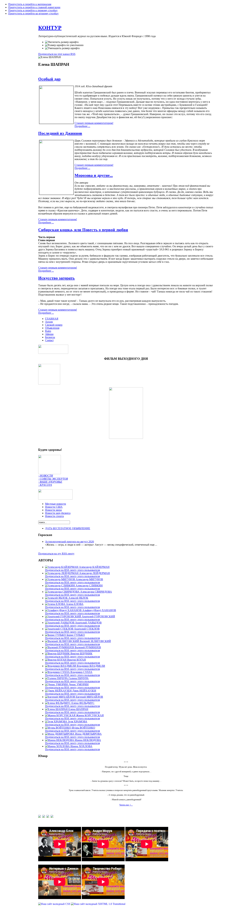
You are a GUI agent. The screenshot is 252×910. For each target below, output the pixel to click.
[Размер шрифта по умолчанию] (64, 45)
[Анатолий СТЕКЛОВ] (59, 628)
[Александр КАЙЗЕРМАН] (62, 567)
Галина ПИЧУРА (79, 678)
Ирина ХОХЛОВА (81, 746)
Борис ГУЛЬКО (76, 635)
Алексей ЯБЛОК (78, 597)
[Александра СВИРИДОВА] (62, 591)
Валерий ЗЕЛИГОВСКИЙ (95, 641)
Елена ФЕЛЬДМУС (82, 703)
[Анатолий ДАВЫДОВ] (60, 622)
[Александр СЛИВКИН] (60, 585)
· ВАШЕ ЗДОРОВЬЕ (50, 481)
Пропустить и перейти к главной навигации (34, 7)
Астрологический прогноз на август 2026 (69, 541)
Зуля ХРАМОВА (77, 721)
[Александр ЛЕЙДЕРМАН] (62, 573)
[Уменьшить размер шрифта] (62, 48)
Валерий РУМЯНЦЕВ (88, 647)
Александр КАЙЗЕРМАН (94, 567)
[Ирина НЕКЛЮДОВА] (60, 740)
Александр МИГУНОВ (89, 579)
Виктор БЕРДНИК (81, 653)
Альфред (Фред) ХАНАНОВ (99, 610)
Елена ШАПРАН (78, 709)
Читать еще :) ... (126, 805)
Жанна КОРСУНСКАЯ (90, 715)
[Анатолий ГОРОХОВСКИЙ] (63, 616)
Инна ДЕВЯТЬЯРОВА (88, 733)
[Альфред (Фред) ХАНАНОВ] (63, 610)
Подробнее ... (82, 126)
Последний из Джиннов (60, 133)
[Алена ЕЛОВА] (55, 604)
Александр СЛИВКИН (89, 585)
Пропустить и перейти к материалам (29, 4)
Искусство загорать (56, 278)
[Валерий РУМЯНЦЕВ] (60, 647)
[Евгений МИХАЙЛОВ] (60, 696)
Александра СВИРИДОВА (96, 591)
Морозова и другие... (94, 175)
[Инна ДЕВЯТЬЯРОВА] (60, 733)
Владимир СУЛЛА (81, 672)
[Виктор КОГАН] (56, 659)
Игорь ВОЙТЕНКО (83, 727)
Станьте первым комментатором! (94, 123)
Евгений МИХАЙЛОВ (89, 696)
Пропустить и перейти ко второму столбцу (33, 13)
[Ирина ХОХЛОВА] (57, 746)
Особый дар (49, 79)
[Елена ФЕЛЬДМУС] (58, 703)
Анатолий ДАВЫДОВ (88, 622)
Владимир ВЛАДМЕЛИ (91, 665)
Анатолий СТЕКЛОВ (87, 628)
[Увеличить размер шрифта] (62, 42)
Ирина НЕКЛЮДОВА (88, 740)
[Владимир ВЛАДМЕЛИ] (61, 665)
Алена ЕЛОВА (74, 604)
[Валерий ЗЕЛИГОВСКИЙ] (62, 641)
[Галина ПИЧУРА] (57, 678)
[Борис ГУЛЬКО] (56, 635)
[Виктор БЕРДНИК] (57, 653)
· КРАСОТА (45, 484)
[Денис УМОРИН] (57, 684)
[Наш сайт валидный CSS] (54, 903)
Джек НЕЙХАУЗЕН (84, 690)
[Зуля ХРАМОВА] (56, 721)
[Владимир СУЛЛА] (57, 672)
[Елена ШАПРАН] (56, 709)
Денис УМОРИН (79, 684)
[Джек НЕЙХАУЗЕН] (58, 690)
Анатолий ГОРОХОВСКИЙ (98, 616)
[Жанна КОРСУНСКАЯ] (60, 715)
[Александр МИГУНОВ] (60, 579)
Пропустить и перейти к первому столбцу (33, 10)
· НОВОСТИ (45, 475)
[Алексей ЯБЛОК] (56, 597)
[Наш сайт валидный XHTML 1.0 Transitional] (98, 903)
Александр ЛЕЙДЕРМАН (94, 573)
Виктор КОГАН (76, 659)
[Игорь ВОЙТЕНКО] (58, 727)
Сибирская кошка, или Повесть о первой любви (83, 230)
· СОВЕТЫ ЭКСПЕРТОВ (53, 478)
